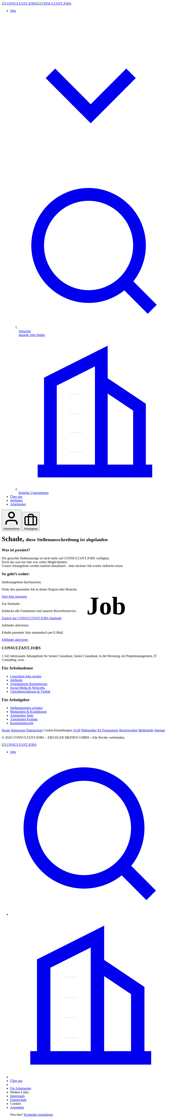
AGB (76, 730)
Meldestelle (145, 730)
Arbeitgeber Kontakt (24, 719)
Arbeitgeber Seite (21, 715)
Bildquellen (89, 730)
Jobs (13, 752)
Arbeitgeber (18, 504)
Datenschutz (34, 730)
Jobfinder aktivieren (15, 639)
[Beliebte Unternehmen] (90, 1077)
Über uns (16, 496)
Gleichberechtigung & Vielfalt (30, 691)
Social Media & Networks (27, 688)
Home (6, 730)
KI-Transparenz (107, 730)
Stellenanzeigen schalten (26, 708)
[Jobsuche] (90, 914)
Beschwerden (128, 730)
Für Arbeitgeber (20, 1088)
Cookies (15, 1103)
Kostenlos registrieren (38, 1114)
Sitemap (159, 730)
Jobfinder (16, 500)
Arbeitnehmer (11, 528)
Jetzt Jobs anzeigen (14, 596)
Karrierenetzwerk (21, 723)
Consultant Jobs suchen (25, 676)
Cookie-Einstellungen (57, 730)
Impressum (18, 730)
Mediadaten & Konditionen (28, 711)
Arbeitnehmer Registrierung (28, 684)
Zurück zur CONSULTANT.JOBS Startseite (32, 618)
